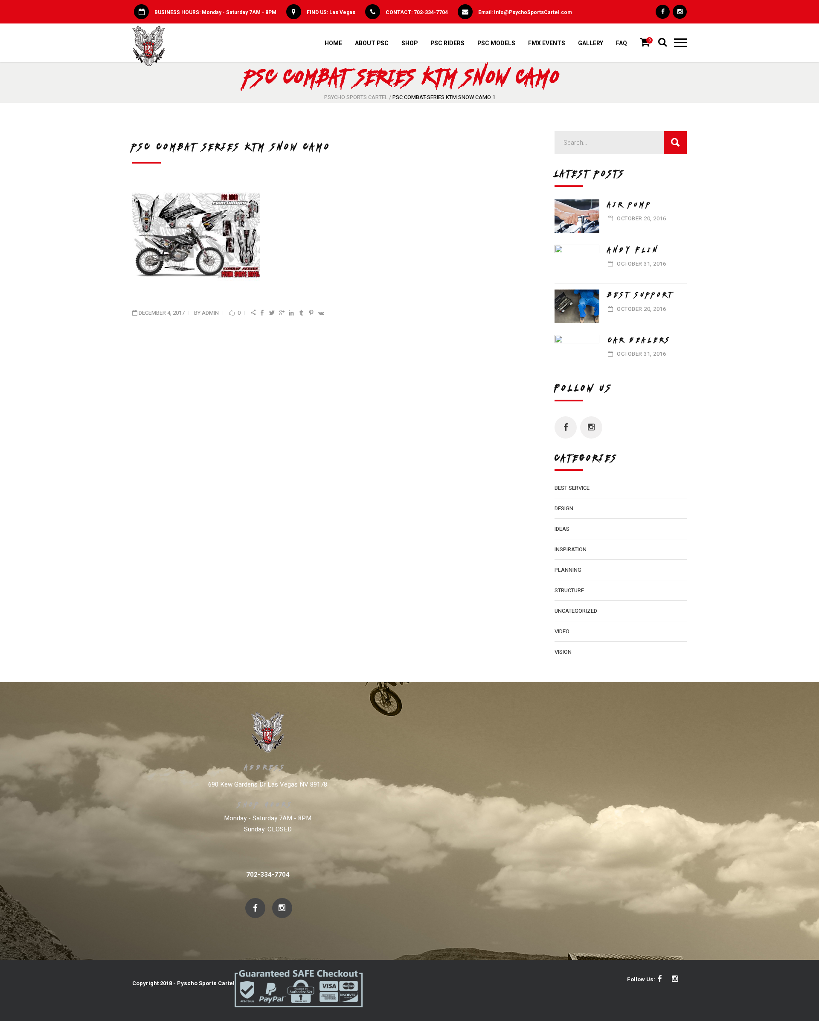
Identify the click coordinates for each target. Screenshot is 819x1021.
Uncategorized (576, 611)
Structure (569, 590)
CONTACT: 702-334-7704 (417, 12)
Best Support (641, 294)
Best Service (572, 488)
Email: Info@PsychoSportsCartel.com (525, 12)
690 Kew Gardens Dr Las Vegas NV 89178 (267, 784)
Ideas (562, 529)
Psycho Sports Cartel (356, 97)
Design (564, 508)
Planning (568, 570)
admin (210, 313)
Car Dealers (639, 340)
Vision (563, 652)
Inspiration (571, 549)
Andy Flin (633, 250)
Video (562, 631)
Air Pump (630, 204)
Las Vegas (342, 12)
